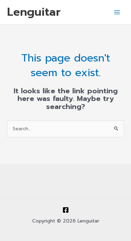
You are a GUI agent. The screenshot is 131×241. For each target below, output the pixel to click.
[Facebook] (66, 210)
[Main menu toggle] (117, 12)
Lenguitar (34, 11)
